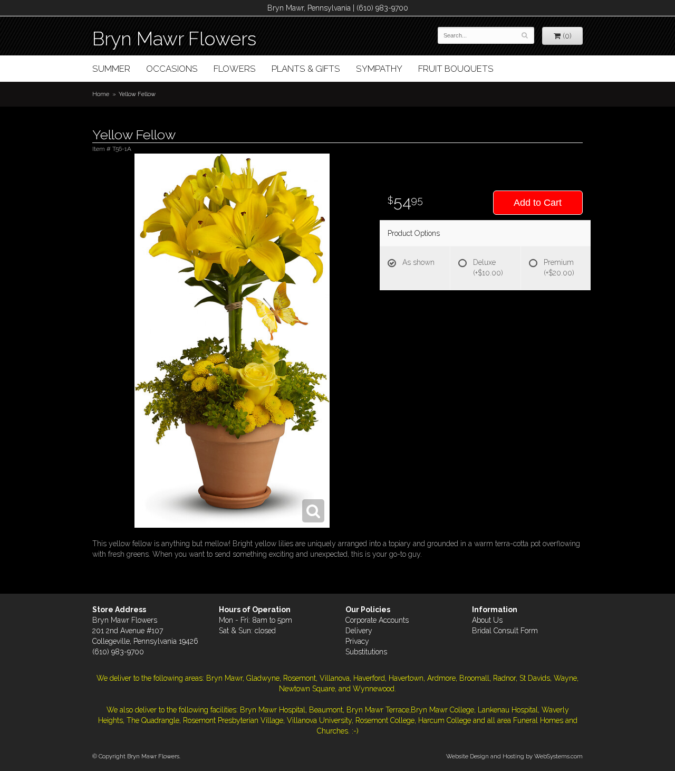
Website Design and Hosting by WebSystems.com (514, 756)
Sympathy (379, 68)
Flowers (235, 68)
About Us (487, 620)
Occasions (172, 68)
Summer (111, 68)
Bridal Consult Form (505, 630)
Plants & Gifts (306, 68)
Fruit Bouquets (456, 68)
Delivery (358, 630)
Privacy (357, 641)
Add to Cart (538, 202)
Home (100, 94)
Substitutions (366, 652)
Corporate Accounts (377, 620)
